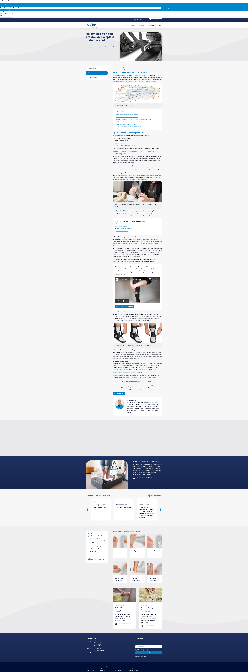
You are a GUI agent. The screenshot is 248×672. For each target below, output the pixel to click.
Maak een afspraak (155, 19)
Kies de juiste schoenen (122, 231)
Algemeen (102, 668)
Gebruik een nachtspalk (122, 226)
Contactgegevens (132, 668)
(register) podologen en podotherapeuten (126, 175)
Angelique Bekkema (153, 402)
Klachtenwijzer (92, 68)
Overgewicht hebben (119, 143)
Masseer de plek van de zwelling (124, 228)
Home (126, 25)
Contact (159, 25)
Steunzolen (103, 670)
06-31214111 (97, 648)
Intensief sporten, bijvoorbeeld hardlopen (124, 145)
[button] (106, 68)
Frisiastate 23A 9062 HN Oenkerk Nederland (98, 644)
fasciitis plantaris (144, 75)
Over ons (151, 25)
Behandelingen (143, 25)
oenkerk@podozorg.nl (100, 653)
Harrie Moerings (117, 670)
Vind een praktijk (118, 393)
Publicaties (91, 73)
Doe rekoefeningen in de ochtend (124, 224)
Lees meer (124, 306)
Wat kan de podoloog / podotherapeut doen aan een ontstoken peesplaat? (135, 119)
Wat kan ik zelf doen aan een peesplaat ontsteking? (129, 122)
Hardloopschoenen (144, 367)
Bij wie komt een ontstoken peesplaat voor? (127, 117)
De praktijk (116, 668)
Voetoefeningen (92, 77)
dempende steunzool (149, 175)
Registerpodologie (90, 668)
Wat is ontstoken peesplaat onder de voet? (127, 114)
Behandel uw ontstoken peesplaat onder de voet (128, 126)
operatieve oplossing (129, 377)
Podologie (133, 25)
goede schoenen (147, 363)
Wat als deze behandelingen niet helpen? (126, 124)
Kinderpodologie (90, 670)
